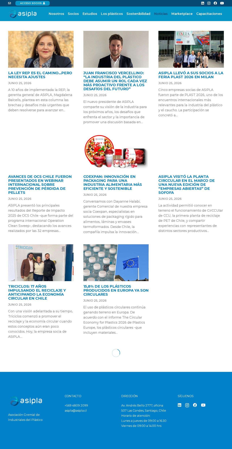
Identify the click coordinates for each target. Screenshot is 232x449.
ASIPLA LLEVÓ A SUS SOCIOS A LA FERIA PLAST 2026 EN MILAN (190, 75)
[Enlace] (9, 3)
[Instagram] (208, 3)
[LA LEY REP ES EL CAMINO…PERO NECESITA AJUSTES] (41, 49)
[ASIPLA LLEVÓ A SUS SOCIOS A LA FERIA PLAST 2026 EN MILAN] (191, 49)
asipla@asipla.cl (76, 410)
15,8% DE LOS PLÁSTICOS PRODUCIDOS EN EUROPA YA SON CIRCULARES (116, 290)
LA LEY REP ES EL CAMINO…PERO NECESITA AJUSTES (40, 75)
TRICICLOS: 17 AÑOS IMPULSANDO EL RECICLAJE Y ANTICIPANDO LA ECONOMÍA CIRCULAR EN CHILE (37, 292)
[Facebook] (215, 3)
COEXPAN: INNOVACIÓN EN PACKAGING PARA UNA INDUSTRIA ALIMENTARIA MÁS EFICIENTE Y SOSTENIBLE (112, 182)
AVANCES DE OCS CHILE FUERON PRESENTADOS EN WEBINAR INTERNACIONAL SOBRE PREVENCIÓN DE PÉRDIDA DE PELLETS (40, 184)
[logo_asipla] (22, 13)
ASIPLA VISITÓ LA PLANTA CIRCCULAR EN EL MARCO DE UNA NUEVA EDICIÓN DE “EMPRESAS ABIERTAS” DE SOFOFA (186, 184)
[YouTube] (222, 3)
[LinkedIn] (202, 3)
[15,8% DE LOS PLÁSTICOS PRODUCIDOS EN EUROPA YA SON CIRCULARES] (116, 262)
